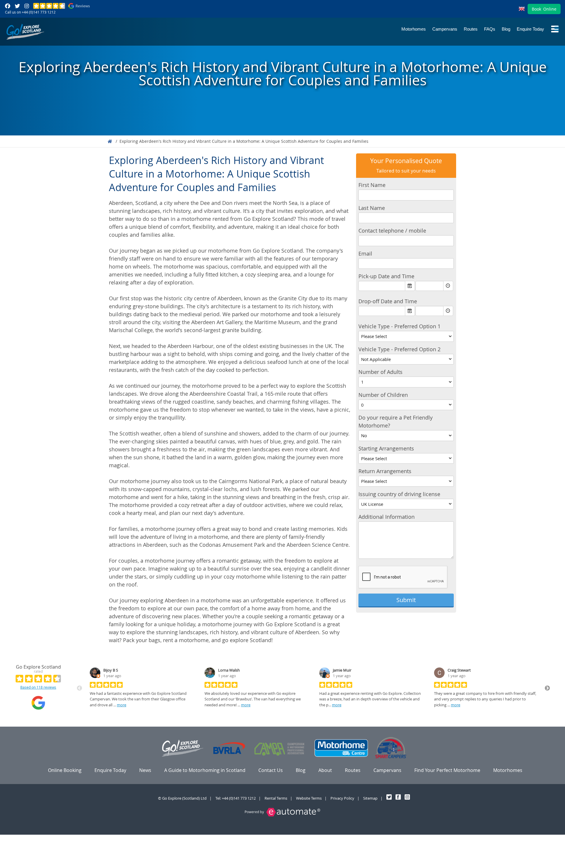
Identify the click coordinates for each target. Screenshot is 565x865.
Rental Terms (276, 798)
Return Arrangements (384, 471)
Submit (406, 600)
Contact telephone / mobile (392, 230)
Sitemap (370, 798)
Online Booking (65, 770)
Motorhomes (413, 29)
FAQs (489, 29)
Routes (471, 29)
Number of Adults (380, 371)
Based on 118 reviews (38, 687)
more (121, 704)
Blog (506, 29)
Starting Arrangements (386, 448)
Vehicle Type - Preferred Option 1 (399, 326)
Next (547, 688)
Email (365, 253)
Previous (79, 688)
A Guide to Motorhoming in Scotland (204, 770)
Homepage (109, 141)
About (325, 770)
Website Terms (309, 798)
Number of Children (383, 394)
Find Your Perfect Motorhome (447, 770)
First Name (371, 184)
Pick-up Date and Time (386, 276)
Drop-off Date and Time (387, 301)
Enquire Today (530, 29)
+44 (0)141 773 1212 (39, 12)
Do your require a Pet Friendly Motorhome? (395, 421)
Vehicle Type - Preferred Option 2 (399, 349)
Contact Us (270, 770)
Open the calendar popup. (410, 286)
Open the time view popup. (448, 286)
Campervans (444, 29)
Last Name (371, 207)
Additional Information (386, 516)
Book (544, 9)
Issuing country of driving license (399, 494)
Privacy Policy (342, 798)
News (145, 770)
